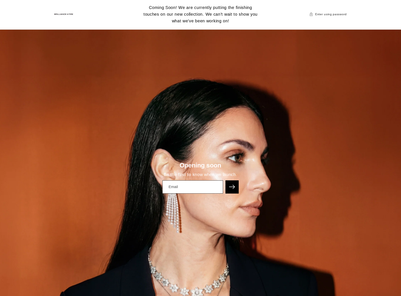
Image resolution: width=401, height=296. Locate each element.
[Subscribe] (232, 187)
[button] (328, 14)
